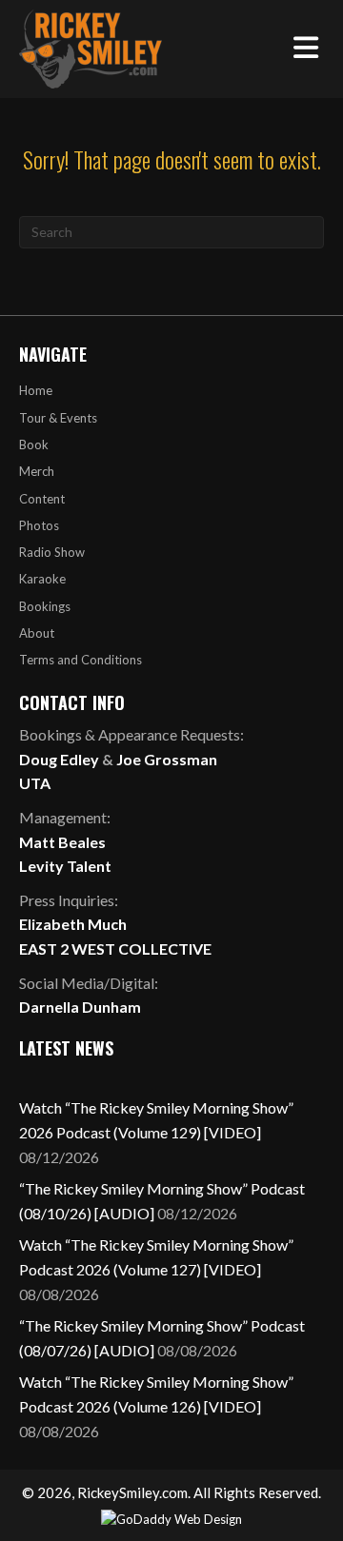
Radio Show (52, 552)
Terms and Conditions (80, 659)
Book (34, 444)
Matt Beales (62, 842)
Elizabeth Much (73, 924)
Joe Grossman (166, 759)
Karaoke (42, 578)
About (36, 633)
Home (35, 390)
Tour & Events (58, 417)
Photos (39, 525)
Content (42, 498)
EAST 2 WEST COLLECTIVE (115, 948)
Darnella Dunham (80, 1007)
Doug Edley (59, 759)
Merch (36, 471)
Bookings (45, 606)
